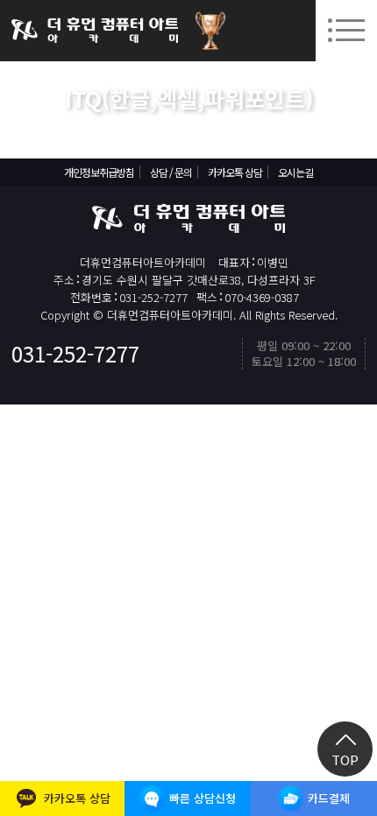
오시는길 (295, 172)
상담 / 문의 (171, 172)
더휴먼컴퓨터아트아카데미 (94, 31)
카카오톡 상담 (235, 172)
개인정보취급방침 (99, 172)
